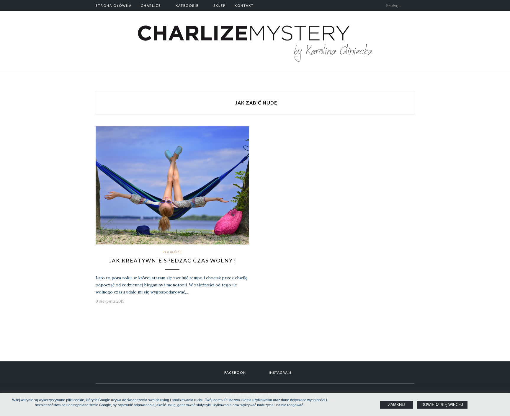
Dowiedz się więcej (442, 404)
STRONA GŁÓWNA (114, 5)
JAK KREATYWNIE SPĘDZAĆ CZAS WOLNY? (172, 260)
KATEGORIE (187, 5)
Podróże (172, 252)
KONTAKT (244, 5)
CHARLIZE (151, 5)
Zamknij (396, 404)
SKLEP (219, 5)
